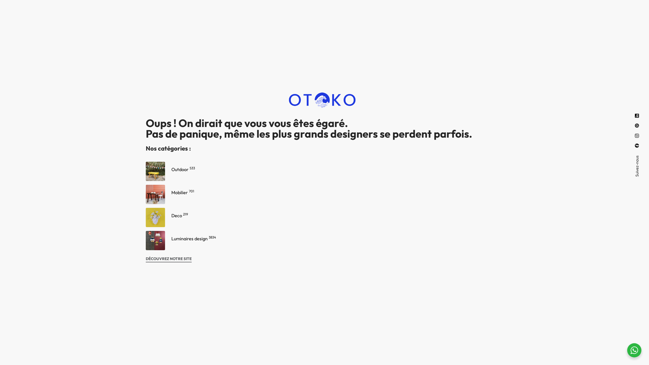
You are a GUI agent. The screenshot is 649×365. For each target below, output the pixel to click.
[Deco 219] (155, 217)
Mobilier (182, 192)
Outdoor (183, 169)
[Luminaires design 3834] (155, 240)
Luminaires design (193, 239)
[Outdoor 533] (155, 171)
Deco (179, 215)
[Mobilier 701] (155, 194)
